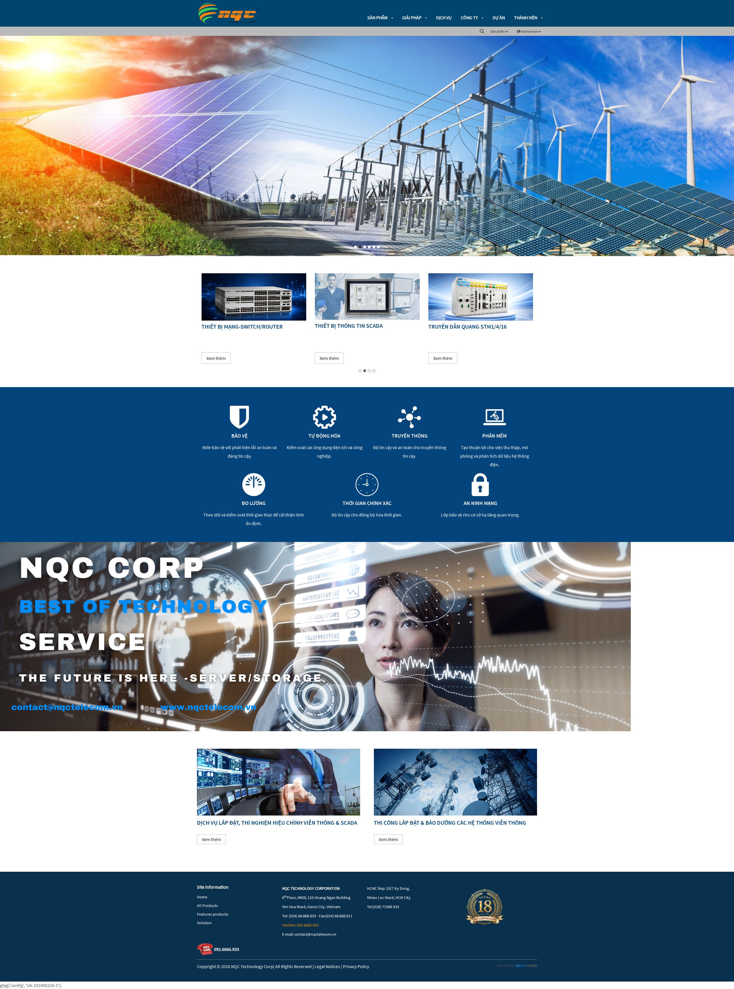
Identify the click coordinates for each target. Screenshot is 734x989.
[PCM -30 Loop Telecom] (480, 297)
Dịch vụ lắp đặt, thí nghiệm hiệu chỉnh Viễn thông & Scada (277, 822)
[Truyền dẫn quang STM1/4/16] (367, 297)
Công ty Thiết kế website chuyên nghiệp (526, 966)
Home (202, 897)
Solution (204, 922)
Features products (212, 914)
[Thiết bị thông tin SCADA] (253, 296)
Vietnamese (529, 31)
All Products (207, 905)
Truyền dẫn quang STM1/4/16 (354, 326)
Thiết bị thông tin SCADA (235, 325)
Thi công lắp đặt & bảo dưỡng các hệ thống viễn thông (450, 822)
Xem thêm (215, 358)
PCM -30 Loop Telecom (457, 326)
